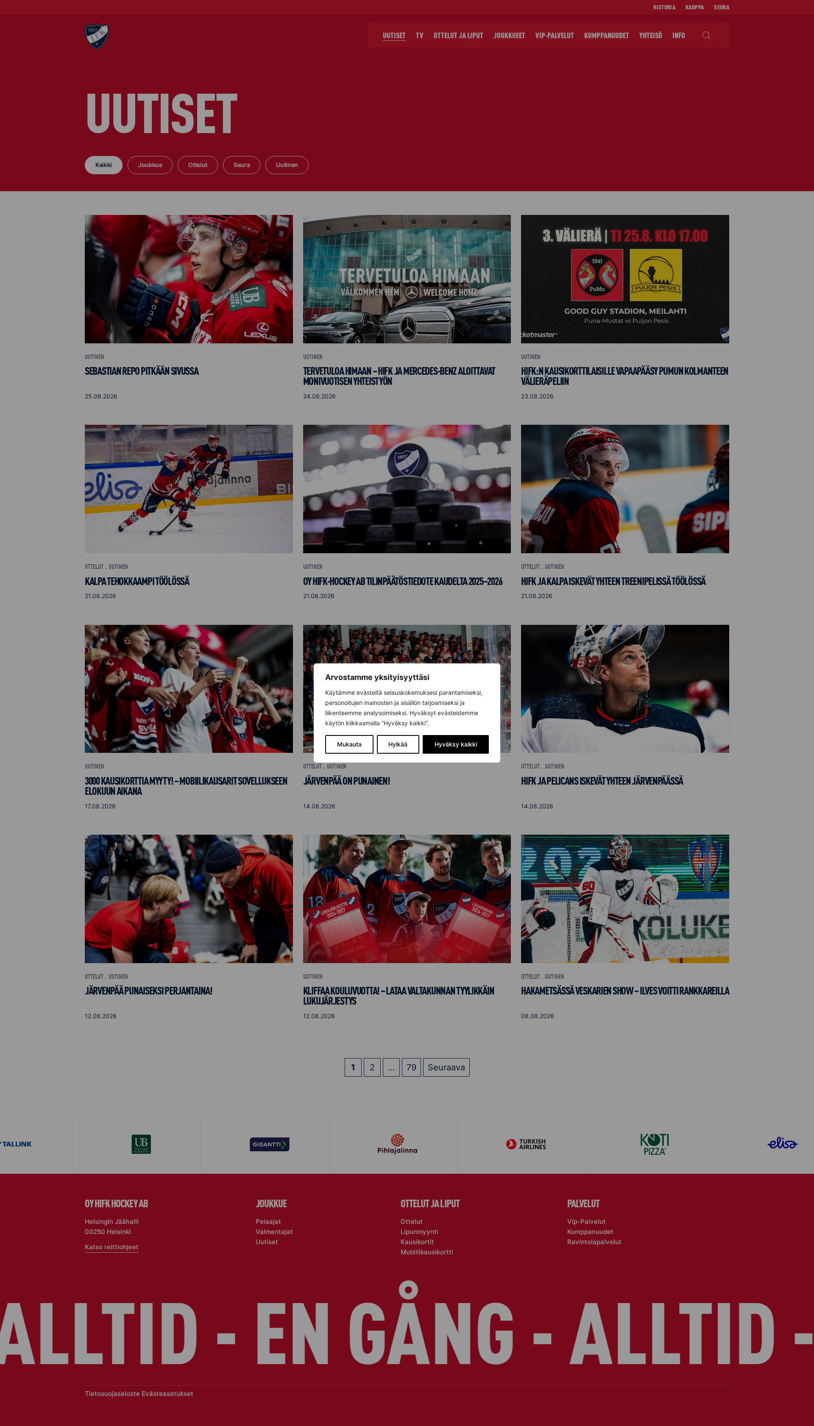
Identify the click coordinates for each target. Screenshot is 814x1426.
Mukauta (349, 744)
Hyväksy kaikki (456, 744)
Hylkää (397, 744)
